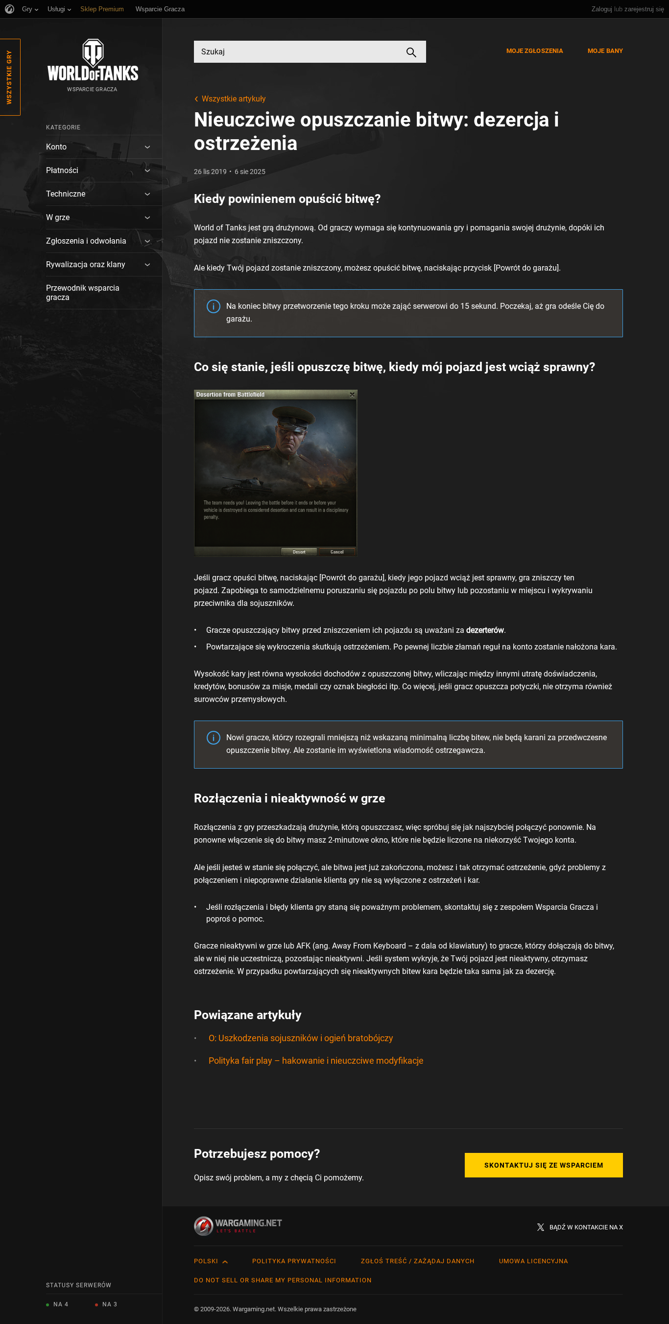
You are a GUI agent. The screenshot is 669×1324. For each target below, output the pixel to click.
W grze (58, 217)
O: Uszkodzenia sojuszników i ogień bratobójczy (301, 1038)
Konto (56, 146)
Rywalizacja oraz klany (85, 264)
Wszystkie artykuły (234, 98)
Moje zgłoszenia (535, 50)
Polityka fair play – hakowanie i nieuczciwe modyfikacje (316, 1060)
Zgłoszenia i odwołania (86, 241)
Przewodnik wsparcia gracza (82, 292)
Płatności (62, 170)
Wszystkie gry (9, 77)
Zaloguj (602, 9)
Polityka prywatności (294, 1261)
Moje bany (605, 50)
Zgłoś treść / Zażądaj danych (418, 1261)
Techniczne (65, 194)
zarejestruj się (644, 9)
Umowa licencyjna (533, 1261)
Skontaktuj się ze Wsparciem (543, 1165)
